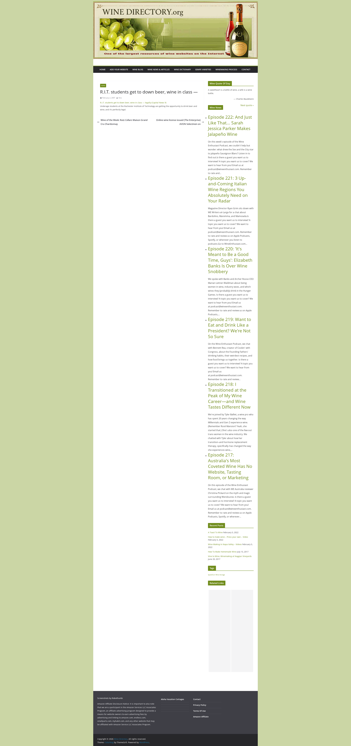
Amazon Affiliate (201, 716)
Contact (246, 69)
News (103, 86)
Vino (120, 98)
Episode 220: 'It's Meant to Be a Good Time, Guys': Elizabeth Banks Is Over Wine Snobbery (230, 260)
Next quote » (247, 105)
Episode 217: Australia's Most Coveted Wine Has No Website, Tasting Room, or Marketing (230, 466)
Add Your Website (119, 69)
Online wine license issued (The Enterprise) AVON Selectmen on (178, 122)
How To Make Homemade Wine (222, 551)
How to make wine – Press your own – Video (228, 537)
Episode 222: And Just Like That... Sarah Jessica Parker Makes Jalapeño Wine (230, 125)
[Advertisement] (220, 631)
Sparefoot (211, 575)
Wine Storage (220, 575)
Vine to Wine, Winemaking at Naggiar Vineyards (230, 556)
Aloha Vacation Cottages (172, 699)
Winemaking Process (226, 69)
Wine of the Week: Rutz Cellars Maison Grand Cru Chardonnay (124, 122)
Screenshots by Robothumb (110, 698)
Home (102, 69)
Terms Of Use (199, 711)
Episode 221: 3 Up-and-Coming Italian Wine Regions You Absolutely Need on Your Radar (228, 189)
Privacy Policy (199, 705)
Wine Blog (137, 69)
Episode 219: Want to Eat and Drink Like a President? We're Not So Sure (229, 327)
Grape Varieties (203, 69)
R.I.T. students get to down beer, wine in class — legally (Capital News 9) (133, 102)
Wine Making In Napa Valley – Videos (225, 544)
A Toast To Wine (215, 532)
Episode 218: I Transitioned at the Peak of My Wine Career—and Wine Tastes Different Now (229, 395)
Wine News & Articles (159, 69)
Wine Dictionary (182, 69)
